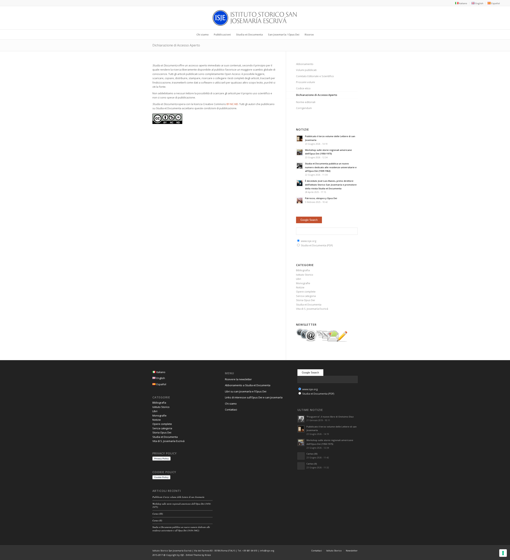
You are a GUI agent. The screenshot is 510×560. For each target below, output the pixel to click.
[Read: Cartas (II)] (301, 466)
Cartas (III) (157, 513)
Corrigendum (304, 108)
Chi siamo (231, 403)
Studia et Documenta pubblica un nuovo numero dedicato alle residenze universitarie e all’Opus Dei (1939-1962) (331, 167)
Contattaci (231, 409)
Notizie (300, 287)
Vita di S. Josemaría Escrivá (312, 308)
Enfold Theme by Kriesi (198, 554)
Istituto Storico (304, 274)
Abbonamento (304, 64)
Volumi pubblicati (306, 70)
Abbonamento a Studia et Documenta (247, 385)
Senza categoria (306, 296)
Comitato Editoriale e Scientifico (315, 76)
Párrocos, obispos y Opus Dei (321, 198)
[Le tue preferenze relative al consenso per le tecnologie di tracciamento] (503, 553)
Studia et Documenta (308, 304)
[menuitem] (461, 3)
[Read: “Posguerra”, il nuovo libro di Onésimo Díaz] (301, 418)
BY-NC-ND (232, 104)
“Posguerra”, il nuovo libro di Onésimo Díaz (330, 416)
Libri (298, 279)
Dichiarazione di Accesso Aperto (176, 45)
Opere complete (306, 291)
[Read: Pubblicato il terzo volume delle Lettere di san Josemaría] (299, 138)
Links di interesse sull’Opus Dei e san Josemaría (253, 397)
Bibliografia (303, 270)
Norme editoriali (305, 102)
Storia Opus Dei (305, 300)
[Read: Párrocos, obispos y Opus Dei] (299, 200)
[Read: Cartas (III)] (301, 456)
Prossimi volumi (305, 82)
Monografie (303, 283)
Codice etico (303, 88)
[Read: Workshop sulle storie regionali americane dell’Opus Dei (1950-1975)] (299, 152)
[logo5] (255, 17)
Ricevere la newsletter (238, 379)
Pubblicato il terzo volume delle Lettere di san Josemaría (178, 496)
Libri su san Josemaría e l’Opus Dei (245, 391)
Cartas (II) (157, 520)
